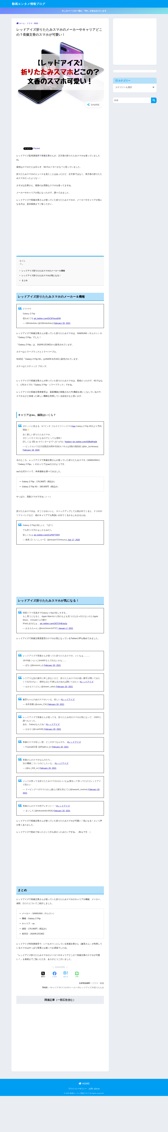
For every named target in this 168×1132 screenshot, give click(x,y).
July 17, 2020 (74, 540)
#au (74, 426)
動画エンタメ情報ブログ (28, 3)
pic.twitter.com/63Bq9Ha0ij (85, 442)
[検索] (154, 100)
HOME (85, 1083)
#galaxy (68, 442)
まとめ (25, 280)
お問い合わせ (94, 1089)
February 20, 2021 (62, 323)
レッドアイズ (86, 987)
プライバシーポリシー (77, 1089)
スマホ (64, 987)
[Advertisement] (60, 129)
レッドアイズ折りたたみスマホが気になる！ (41, 275)
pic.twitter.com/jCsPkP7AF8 (47, 535)
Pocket (36, 148)
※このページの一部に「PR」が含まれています (84, 11)
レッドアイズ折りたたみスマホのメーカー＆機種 (43, 271)
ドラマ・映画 (98, 983)
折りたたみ (99, 987)
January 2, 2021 (65, 628)
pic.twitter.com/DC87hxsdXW (47, 318)
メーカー (73, 987)
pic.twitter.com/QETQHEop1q (53, 623)
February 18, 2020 (31, 450)
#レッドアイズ (86, 682)
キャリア (55, 987)
